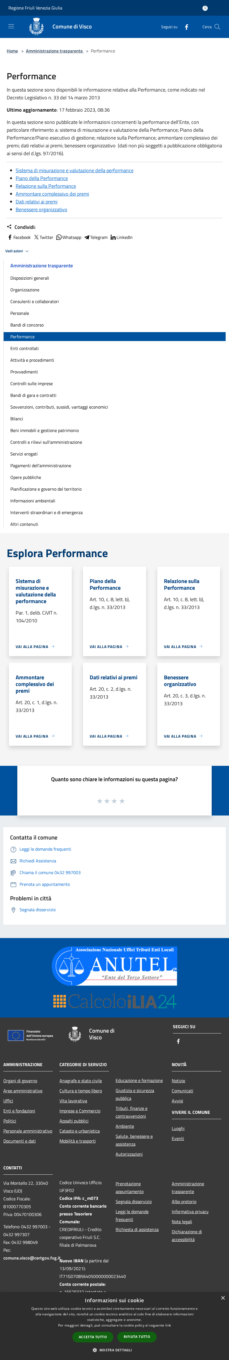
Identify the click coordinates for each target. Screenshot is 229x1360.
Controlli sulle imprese (31, 383)
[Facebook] (184, 26)
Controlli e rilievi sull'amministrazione (46, 442)
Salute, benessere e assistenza (134, 1140)
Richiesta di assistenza (137, 1229)
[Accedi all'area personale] (205, 8)
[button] (114, 1350)
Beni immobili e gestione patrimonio (44, 430)
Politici (9, 1120)
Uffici (8, 1100)
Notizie (178, 1080)
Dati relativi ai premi (37, 201)
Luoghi (178, 1128)
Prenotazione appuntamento (130, 1187)
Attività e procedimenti (32, 360)
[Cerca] (217, 26)
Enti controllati (24, 348)
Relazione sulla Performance (46, 186)
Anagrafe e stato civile (80, 1080)
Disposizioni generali (29, 278)
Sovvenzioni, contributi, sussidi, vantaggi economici (59, 407)
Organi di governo (20, 1080)
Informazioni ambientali (32, 500)
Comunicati (182, 1090)
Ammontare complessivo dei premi (52, 194)
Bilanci (16, 418)
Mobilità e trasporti (77, 1141)
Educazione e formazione (139, 1080)
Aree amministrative (22, 1090)
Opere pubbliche (25, 477)
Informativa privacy (190, 1211)
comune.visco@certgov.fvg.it (32, 1258)
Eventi (178, 1138)
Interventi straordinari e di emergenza (46, 512)
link (168, 1325)
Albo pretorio (184, 1201)
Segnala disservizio (134, 1201)
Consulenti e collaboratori (34, 301)
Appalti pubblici (74, 1120)
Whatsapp (71, 237)
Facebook (22, 237)
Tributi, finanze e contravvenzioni (131, 1112)
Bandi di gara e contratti (33, 395)
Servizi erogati (24, 453)
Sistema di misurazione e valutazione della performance (74, 170)
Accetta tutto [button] (93, 1337)
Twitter (46, 237)
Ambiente (125, 1126)
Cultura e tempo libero (80, 1090)
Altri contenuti (24, 524)
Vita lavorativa (73, 1100)
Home (12, 50)
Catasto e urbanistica (79, 1131)
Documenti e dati (19, 1141)
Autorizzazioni (129, 1154)
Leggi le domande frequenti (132, 1215)
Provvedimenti (24, 371)
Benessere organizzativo (41, 209)
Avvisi (177, 1100)
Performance (22, 336)
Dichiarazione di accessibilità (187, 1235)
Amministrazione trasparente (55, 50)
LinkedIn (124, 237)
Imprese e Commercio (79, 1110)
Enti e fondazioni (19, 1110)
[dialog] (114, 1326)
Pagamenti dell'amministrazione (40, 465)
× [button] (223, 1298)
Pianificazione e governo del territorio (46, 489)
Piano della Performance (42, 178)
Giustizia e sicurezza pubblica (135, 1094)
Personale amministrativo (27, 1131)
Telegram (99, 237)
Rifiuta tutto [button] (137, 1336)
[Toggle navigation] (11, 26)
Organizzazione (24, 289)
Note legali (182, 1221)
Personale (19, 313)
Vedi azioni (14, 251)
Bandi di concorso (27, 325)
